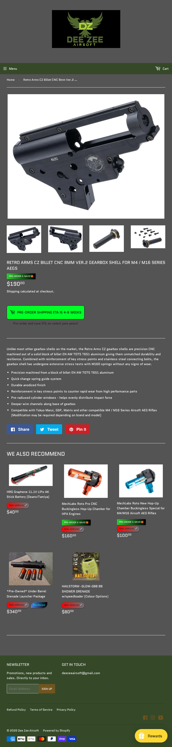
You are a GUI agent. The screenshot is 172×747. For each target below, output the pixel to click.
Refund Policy (16, 710)
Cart (165, 68)
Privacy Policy (66, 710)
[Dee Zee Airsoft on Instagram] (153, 718)
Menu (13, 68)
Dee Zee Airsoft (28, 730)
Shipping (13, 291)
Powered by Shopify (56, 730)
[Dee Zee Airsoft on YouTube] (160, 718)
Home (11, 80)
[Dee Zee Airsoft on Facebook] (145, 718)
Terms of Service (41, 710)
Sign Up (47, 689)
